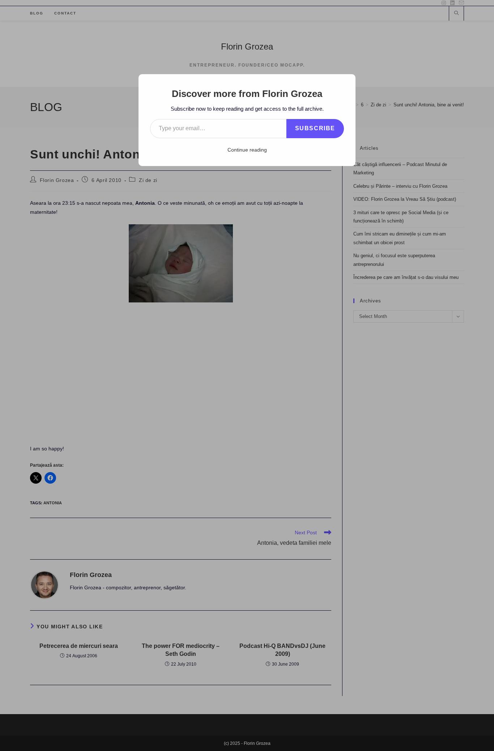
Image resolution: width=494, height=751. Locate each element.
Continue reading (247, 150)
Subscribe (315, 128)
